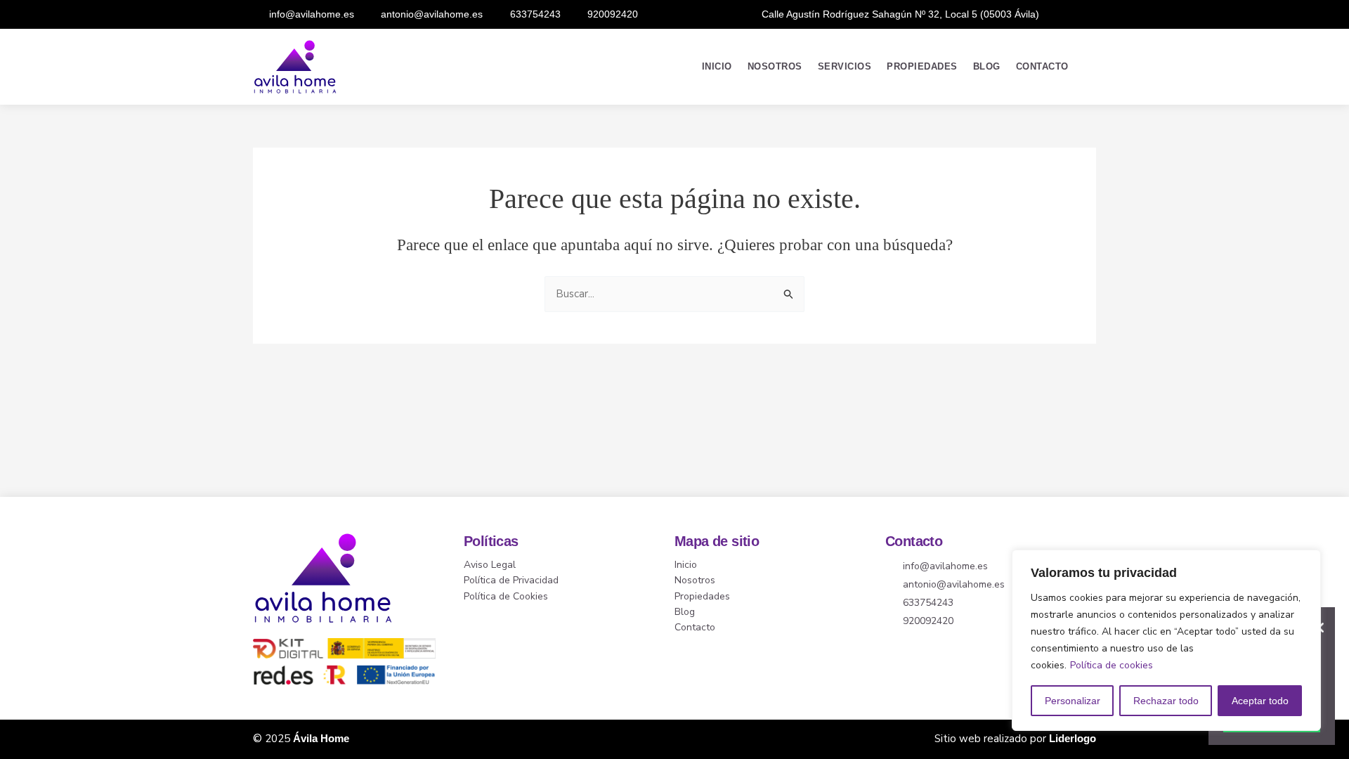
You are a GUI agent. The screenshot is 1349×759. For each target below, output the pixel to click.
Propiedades (922, 67)
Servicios (845, 67)
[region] (1166, 640)
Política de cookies (1111, 665)
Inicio (717, 67)
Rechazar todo (1166, 700)
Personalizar (1072, 700)
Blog (987, 67)
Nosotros (775, 67)
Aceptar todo (1260, 700)
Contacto (1042, 67)
